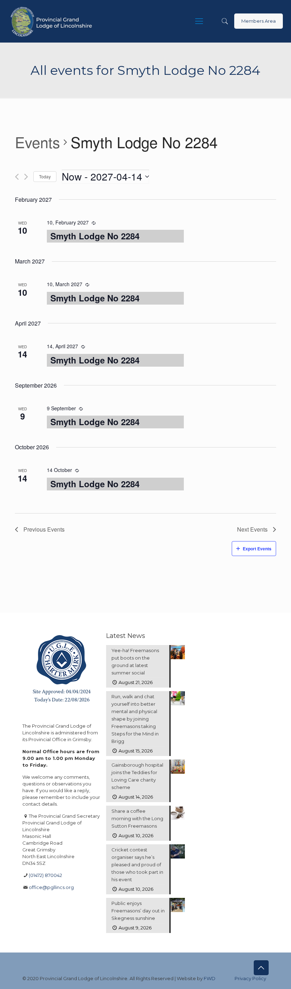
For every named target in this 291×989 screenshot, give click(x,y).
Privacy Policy (250, 978)
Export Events (257, 548)
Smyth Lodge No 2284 (94, 236)
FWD (209, 978)
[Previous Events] (17, 176)
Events (37, 142)
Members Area (258, 21)
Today (45, 176)
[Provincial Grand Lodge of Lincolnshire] (52, 21)
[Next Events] (26, 176)
